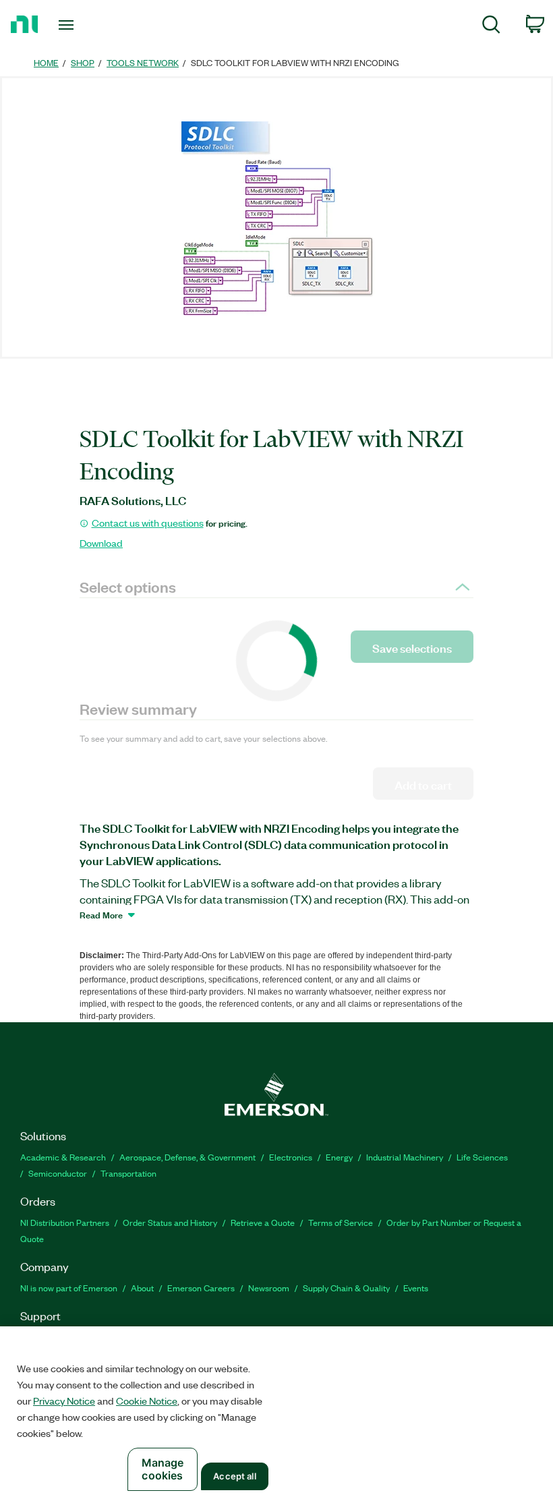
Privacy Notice (64, 1400)
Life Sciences (482, 1156)
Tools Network (143, 62)
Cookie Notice (146, 1400)
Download (101, 543)
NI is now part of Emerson (68, 1287)
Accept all (234, 1476)
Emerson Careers (201, 1287)
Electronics (290, 1156)
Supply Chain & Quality (346, 1287)
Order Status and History (170, 1222)
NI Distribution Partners (64, 1222)
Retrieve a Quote (263, 1222)
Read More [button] (101, 914)
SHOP (82, 62)
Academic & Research (63, 1156)
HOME (46, 62)
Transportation (128, 1173)
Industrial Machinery (404, 1156)
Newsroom (268, 1287)
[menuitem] (491, 26)
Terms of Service (340, 1222)
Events (415, 1287)
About (142, 1287)
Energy (339, 1156)
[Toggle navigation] (83, 25)
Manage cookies (163, 1469)
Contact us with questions (148, 522)
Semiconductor (57, 1173)
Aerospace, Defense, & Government (187, 1156)
